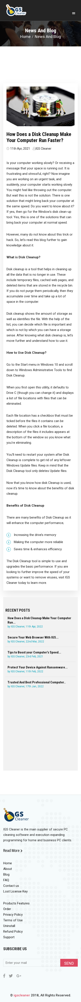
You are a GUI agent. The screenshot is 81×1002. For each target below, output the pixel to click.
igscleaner (22, 995)
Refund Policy (13, 931)
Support (8, 937)
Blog (6, 874)
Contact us (11, 886)
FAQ (6, 880)
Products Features (16, 903)
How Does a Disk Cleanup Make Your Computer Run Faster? (38, 137)
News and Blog (48, 36)
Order (7, 909)
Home (25, 36)
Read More (12, 850)
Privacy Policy (13, 915)
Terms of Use (13, 920)
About (7, 869)
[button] (74, 13)
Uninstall (9, 926)
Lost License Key (15, 891)
